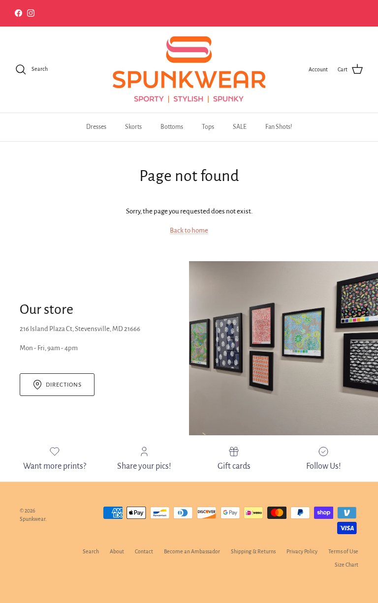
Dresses (96, 126)
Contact (144, 551)
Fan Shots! (278, 126)
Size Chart (346, 565)
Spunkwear (32, 519)
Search (91, 551)
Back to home (189, 230)
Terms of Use (343, 551)
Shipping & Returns (253, 551)
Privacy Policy (301, 551)
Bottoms (171, 126)
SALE (240, 126)
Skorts (133, 126)
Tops (208, 126)
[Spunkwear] (189, 69)
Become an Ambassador (192, 551)
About (117, 551)
